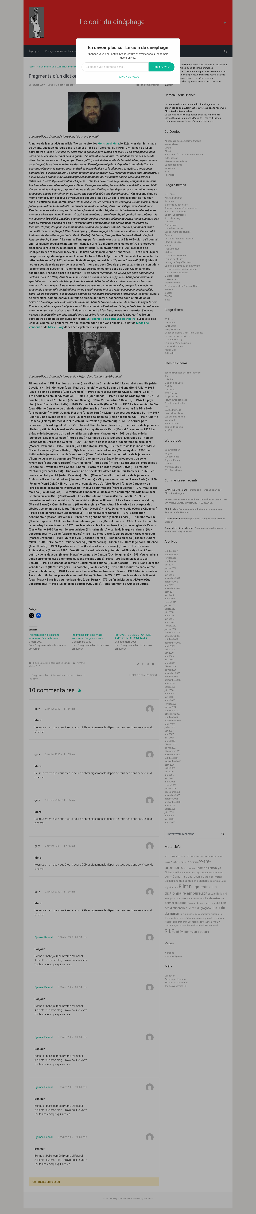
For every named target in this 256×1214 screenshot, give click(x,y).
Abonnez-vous (161, 67)
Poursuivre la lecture (128, 76)
